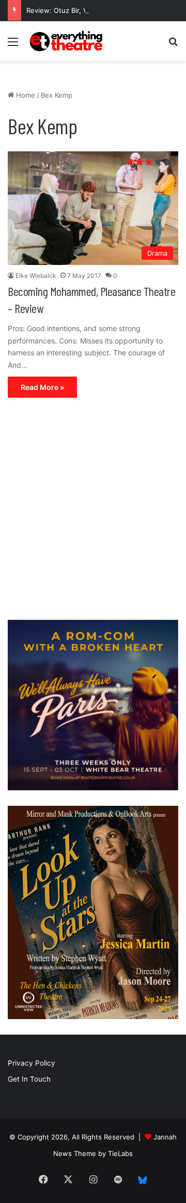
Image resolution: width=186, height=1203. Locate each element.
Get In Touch (29, 1079)
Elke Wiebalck (36, 275)
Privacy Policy (31, 1063)
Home (24, 95)
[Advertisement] (93, 511)
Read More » (42, 387)
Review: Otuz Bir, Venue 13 (69, 10)
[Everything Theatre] (67, 41)
